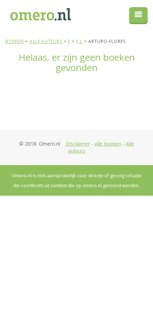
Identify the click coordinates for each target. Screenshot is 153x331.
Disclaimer (78, 143)
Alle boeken (108, 143)
